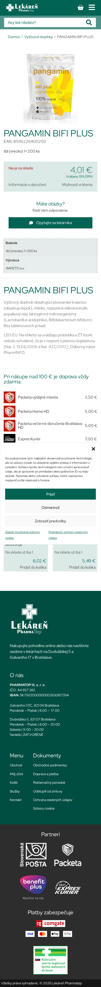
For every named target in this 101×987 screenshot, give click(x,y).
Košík (14, 782)
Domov (14, 36)
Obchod (16, 765)
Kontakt (16, 800)
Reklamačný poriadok (49, 782)
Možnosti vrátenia (77, 184)
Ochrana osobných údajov (52, 800)
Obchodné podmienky (50, 765)
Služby (15, 791)
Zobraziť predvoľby (50, 521)
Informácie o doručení (27, 184)
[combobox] (45, 22)
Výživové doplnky (38, 36)
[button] (93, 448)
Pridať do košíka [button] (33, 567)
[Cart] (80, 7)
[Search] (91, 22)
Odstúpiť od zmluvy (47, 791)
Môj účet (16, 774)
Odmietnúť (50, 507)
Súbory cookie (44, 808)
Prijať (50, 494)
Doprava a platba (45, 774)
